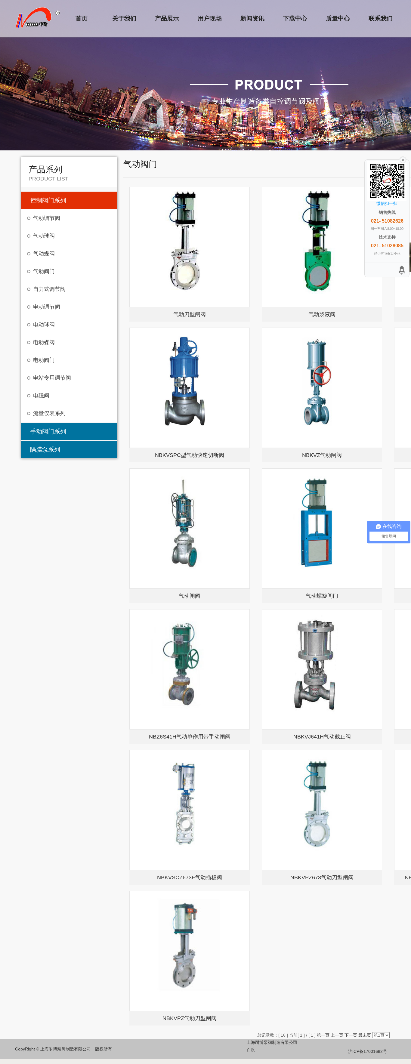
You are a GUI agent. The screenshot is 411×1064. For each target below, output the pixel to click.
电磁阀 (41, 396)
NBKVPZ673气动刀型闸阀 (322, 877)
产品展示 (167, 18)
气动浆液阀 (321, 314)
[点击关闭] (402, 159)
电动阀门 (44, 360)
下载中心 (295, 18)
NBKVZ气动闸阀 (322, 455)
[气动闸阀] (189, 528)
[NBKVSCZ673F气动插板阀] (189, 810)
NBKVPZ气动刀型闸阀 (189, 1018)
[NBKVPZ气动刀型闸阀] (189, 951)
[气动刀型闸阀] (189, 247)
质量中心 (338, 18)
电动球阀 (44, 325)
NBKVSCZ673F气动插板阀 (189, 877)
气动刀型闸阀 (189, 314)
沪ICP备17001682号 (367, 1051)
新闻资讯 (252, 18)
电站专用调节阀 (52, 378)
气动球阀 (44, 236)
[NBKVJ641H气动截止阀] (322, 669)
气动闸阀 (189, 596)
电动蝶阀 (44, 342)
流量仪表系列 (49, 413)
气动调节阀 (46, 218)
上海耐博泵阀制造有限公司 (272, 1042)
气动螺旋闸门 (322, 596)
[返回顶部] (402, 270)
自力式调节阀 (49, 289)
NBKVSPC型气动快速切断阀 (189, 455)
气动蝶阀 (44, 254)
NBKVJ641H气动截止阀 (322, 737)
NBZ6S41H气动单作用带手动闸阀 (189, 737)
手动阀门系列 (48, 431)
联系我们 (381, 18)
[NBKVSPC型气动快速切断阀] (189, 388)
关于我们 (124, 18)
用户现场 (210, 18)
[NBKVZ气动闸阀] (322, 388)
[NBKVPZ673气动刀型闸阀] (322, 810)
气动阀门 (44, 271)
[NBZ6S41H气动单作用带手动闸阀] (189, 669)
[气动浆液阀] (322, 247)
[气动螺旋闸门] (322, 528)
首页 (82, 18)
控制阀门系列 (48, 200)
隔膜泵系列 (45, 449)
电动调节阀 (46, 307)
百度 (251, 1049)
